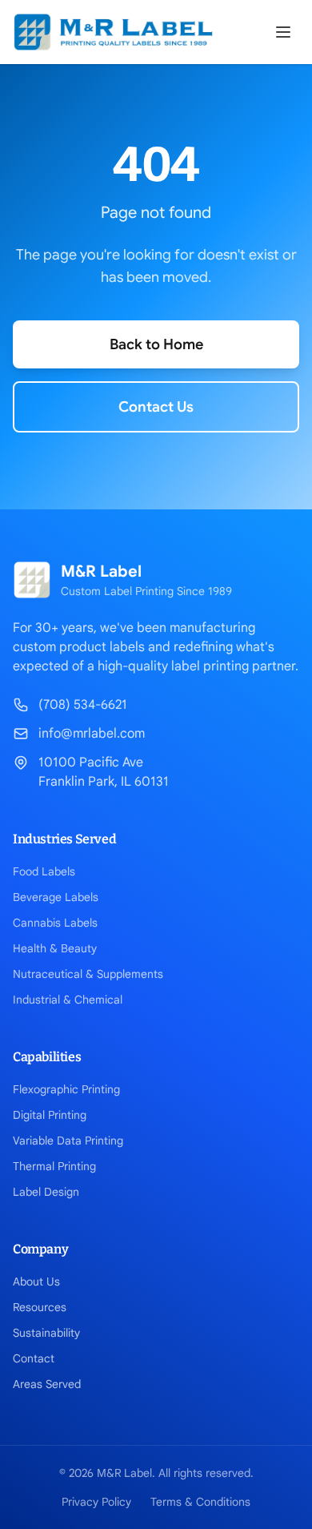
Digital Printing (49, 1115)
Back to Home (156, 344)
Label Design (46, 1192)
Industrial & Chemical (67, 999)
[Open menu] (283, 32)
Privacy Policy (96, 1502)
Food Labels (44, 871)
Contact (33, 1358)
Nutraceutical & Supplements (88, 974)
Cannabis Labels (55, 922)
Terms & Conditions (200, 1502)
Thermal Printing (54, 1166)
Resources (39, 1307)
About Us (36, 1281)
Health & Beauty (55, 948)
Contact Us (156, 407)
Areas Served (47, 1384)
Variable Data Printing (68, 1140)
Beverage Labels (55, 897)
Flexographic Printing (66, 1089)
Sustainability (46, 1333)
